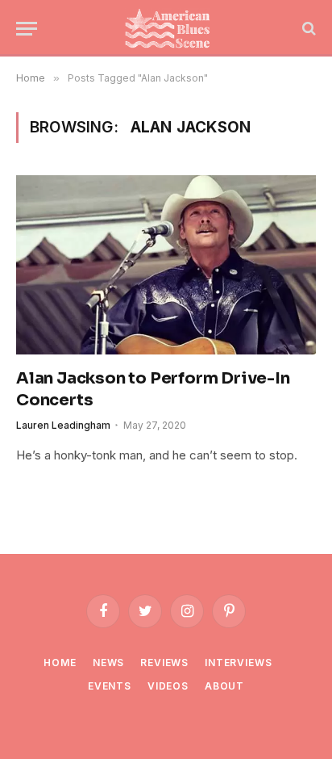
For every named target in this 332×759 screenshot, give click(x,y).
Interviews (238, 662)
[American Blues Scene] (170, 28)
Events (109, 686)
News (108, 662)
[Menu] (26, 28)
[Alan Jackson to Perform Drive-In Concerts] (166, 264)
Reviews (164, 662)
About (224, 686)
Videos (168, 686)
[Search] (307, 28)
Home (60, 662)
